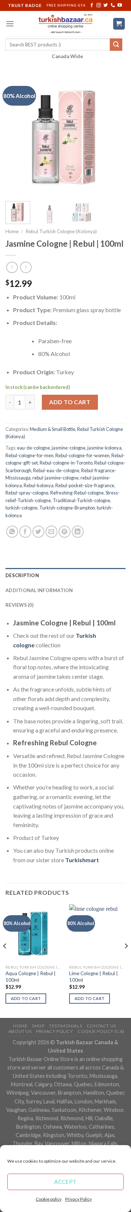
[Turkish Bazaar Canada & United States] (66, 24)
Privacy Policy (78, 1199)
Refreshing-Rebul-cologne (77, 493)
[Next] (113, 135)
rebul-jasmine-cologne (55, 478)
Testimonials (65, 1026)
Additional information (39, 590)
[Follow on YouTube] (120, 5)
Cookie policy (48, 1199)
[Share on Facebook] (25, 532)
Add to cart (69, 401)
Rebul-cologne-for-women (82, 455)
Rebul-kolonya (38, 485)
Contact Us (101, 1026)
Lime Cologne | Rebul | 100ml (93, 976)
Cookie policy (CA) (101, 1031)
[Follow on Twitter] (105, 5)
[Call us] (113, 5)
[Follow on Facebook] (92, 5)
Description (22, 575)
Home (12, 231)
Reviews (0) (19, 605)
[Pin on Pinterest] (65, 532)
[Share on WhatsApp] (12, 532)
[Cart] (119, 24)
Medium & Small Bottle (52, 429)
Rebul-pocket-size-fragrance (84, 485)
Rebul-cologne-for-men (29, 455)
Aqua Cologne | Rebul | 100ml (30, 976)
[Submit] (116, 44)
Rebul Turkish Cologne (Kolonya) (61, 231)
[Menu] (9, 24)
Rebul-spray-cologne (26, 493)
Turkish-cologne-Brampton (67, 508)
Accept (65, 1181)
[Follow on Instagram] (98, 5)
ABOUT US (20, 1031)
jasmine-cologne (69, 448)
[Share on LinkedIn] (78, 532)
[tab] (65, 575)
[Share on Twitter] (38, 532)
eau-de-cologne (33, 448)
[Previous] (17, 135)
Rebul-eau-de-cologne (56, 470)
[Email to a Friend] (51, 532)
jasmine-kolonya (104, 448)
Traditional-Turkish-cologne (81, 500)
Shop (38, 1026)
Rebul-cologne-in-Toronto (66, 463)
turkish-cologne (21, 508)
